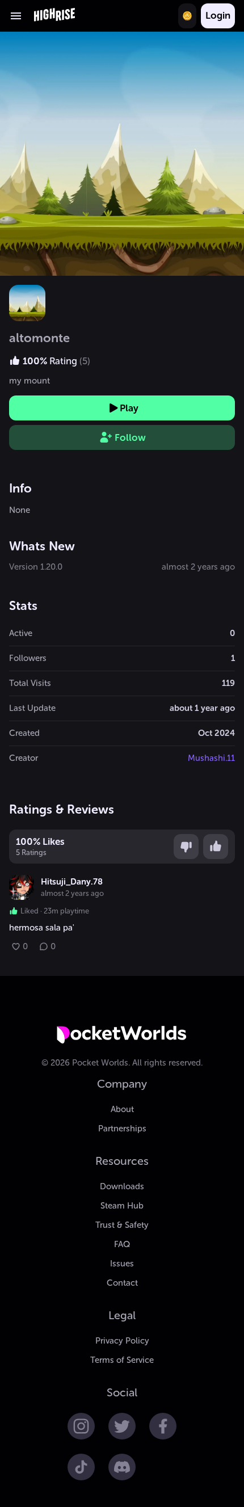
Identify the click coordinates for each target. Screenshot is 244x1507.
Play (129, 408)
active (20, 633)
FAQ (122, 1244)
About (122, 1109)
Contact (122, 1283)
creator (23, 758)
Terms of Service (122, 1360)
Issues (122, 1263)
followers (28, 658)
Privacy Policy (122, 1341)
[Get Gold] (187, 15)
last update (32, 708)
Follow (130, 437)
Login (217, 15)
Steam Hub (122, 1206)
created (24, 733)
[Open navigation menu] (16, 16)
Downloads (122, 1186)
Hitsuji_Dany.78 (72, 882)
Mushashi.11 (211, 758)
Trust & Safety (122, 1225)
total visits (30, 683)
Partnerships (122, 1128)
